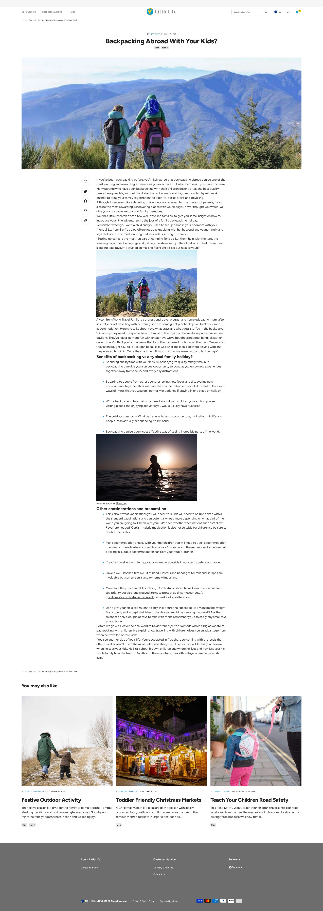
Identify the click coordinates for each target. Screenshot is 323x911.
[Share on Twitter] (85, 181)
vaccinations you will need (147, 514)
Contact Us (159, 874)
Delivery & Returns (163, 867)
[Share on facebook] (85, 201)
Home (24, 20)
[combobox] (250, 12)
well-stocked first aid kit (132, 573)
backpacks (207, 324)
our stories (39, 20)
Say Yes (125, 229)
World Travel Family (126, 319)
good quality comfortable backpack (130, 597)
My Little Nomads (179, 626)
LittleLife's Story (89, 867)
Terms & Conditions (169, 901)
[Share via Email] (85, 211)
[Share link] (85, 220)
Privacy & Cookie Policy (143, 901)
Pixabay (121, 503)
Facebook (237, 867)
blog (30, 20)
